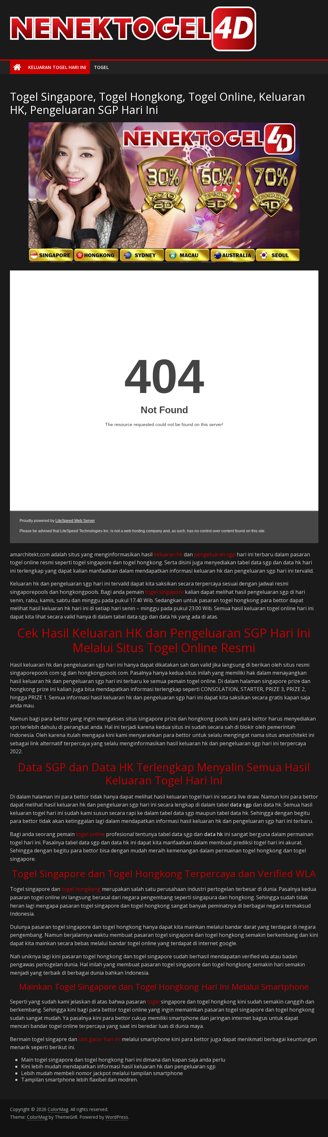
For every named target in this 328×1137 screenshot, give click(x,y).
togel (153, 1001)
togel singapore (164, 591)
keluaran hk (168, 554)
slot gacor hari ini (99, 1039)
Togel (101, 67)
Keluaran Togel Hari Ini (57, 67)
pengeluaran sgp (214, 554)
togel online (90, 834)
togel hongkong (81, 889)
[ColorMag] (17, 67)
